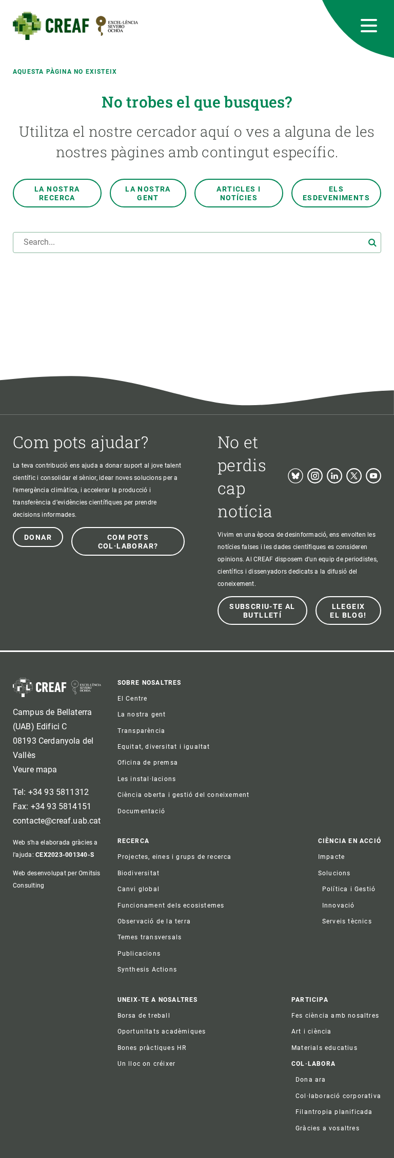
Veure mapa (35, 769)
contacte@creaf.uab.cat (57, 821)
